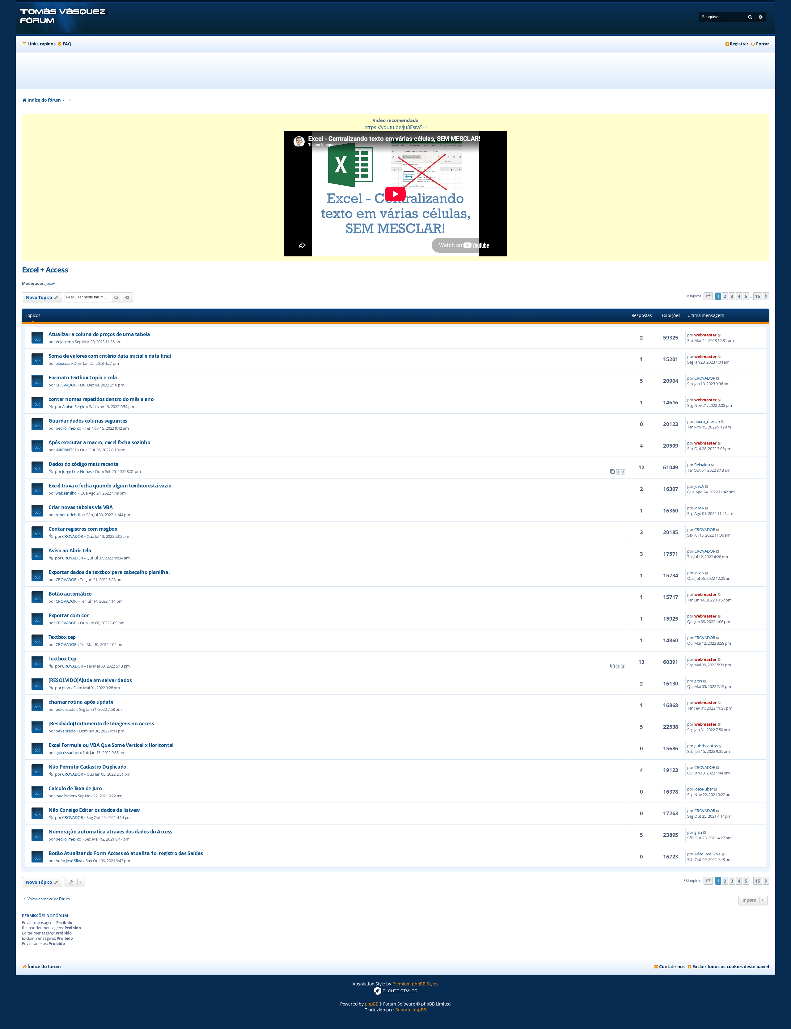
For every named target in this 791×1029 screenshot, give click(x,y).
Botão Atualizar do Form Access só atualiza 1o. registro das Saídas (126, 853)
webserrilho (66, 493)
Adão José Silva (69, 860)
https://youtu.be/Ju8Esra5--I (395, 127)
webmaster (705, 335)
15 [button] (757, 296)
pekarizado (65, 709)
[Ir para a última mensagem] (719, 335)
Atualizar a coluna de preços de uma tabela (99, 334)
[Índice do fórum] (62, 18)
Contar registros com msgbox (83, 528)
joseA (50, 283)
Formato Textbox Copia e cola (83, 377)
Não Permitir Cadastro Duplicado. (88, 766)
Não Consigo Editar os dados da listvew (94, 810)
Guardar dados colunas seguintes (88, 420)
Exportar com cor (69, 615)
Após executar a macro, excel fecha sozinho (99, 442)
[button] (708, 296)
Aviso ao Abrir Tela (70, 550)
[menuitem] (64, 44)
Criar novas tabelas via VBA (80, 507)
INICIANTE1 (66, 450)
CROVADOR (66, 385)
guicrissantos (67, 752)
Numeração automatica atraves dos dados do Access (110, 831)
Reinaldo (702, 464)
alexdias (63, 363)
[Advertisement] (395, 70)
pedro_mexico (68, 428)
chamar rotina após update (81, 701)
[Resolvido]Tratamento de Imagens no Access (101, 723)
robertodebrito (69, 514)
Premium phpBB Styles (415, 984)
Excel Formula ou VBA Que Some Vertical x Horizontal (111, 745)
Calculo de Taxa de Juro (75, 788)
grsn (66, 687)
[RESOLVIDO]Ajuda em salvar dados (90, 680)
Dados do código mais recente (83, 464)
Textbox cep (62, 637)
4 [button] (739, 296)
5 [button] (746, 296)
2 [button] (725, 296)
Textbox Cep (62, 658)
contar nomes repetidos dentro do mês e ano (101, 399)
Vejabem (63, 341)
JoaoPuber (65, 796)
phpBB (372, 1004)
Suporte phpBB (411, 1010)
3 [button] (732, 296)
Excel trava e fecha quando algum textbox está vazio (110, 485)
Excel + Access (45, 269)
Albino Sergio (73, 406)
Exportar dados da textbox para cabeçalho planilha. (109, 572)
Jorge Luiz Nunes (77, 471)
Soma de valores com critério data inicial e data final (110, 355)
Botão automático (70, 593)
